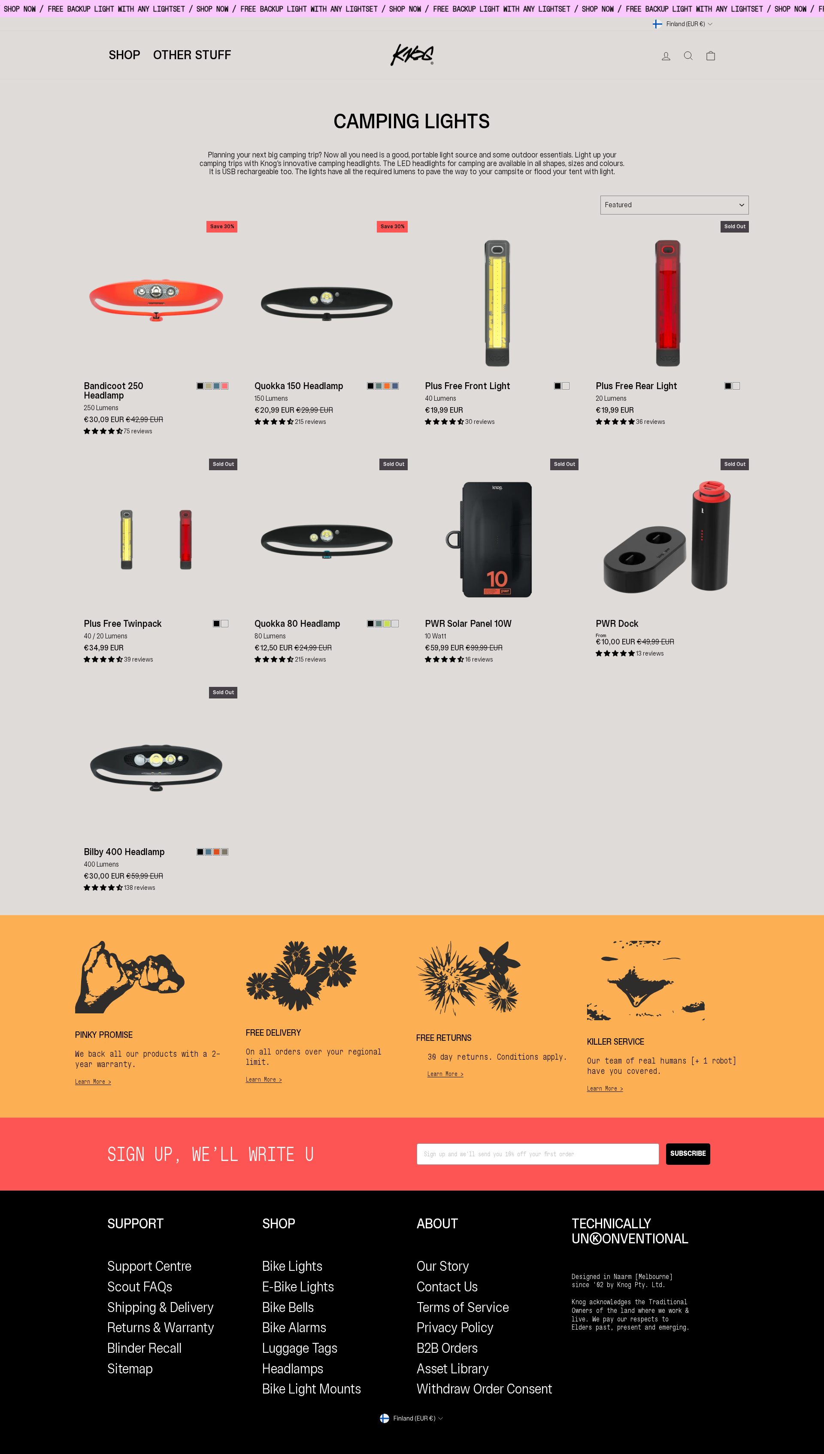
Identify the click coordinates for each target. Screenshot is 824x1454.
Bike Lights (292, 1266)
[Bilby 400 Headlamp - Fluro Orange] (216, 852)
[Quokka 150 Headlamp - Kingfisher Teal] (379, 386)
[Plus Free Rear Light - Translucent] (736, 386)
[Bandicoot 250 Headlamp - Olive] (208, 386)
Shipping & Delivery (160, 1307)
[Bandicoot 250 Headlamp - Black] (200, 386)
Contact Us (447, 1286)
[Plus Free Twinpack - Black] (216, 623)
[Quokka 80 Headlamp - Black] (370, 623)
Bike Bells (288, 1307)
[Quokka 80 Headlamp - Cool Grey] (395, 623)
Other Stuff (192, 55)
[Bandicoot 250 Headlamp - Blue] (216, 386)
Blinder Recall (144, 1348)
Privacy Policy (455, 1327)
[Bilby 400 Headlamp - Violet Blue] (208, 852)
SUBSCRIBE (688, 1154)
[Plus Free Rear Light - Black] (728, 386)
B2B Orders (447, 1348)
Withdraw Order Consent (484, 1388)
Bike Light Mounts (311, 1388)
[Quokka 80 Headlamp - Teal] (379, 623)
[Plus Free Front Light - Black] (557, 386)
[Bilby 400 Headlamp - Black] (200, 852)
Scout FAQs (139, 1286)
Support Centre (149, 1266)
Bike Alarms (294, 1327)
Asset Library (453, 1368)
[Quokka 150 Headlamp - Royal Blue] (395, 386)
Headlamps (292, 1368)
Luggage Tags (299, 1348)
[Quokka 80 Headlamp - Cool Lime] (387, 623)
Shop (124, 55)
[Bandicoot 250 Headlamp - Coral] (224, 386)
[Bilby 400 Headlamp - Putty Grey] (224, 852)
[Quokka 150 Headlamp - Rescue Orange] (387, 386)
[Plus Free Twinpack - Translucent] (224, 623)
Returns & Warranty (161, 1327)
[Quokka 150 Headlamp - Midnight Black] (370, 386)
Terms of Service (463, 1307)
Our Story (443, 1266)
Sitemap (130, 1368)
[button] (104, 431)
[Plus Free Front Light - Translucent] (566, 386)
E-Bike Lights (298, 1286)
